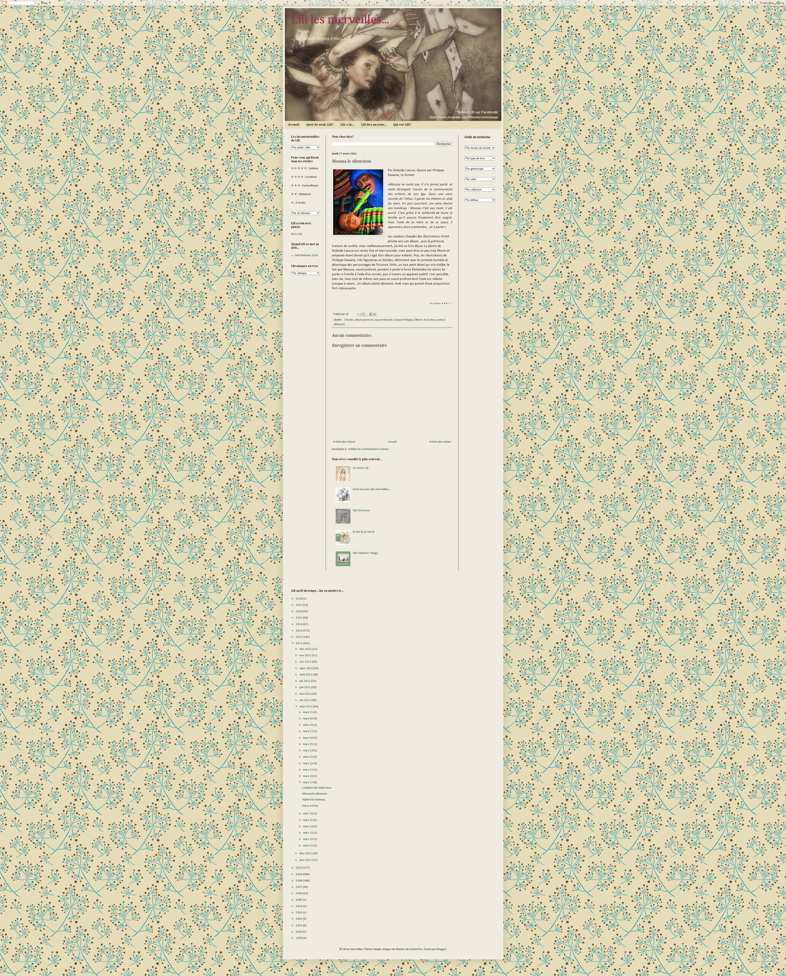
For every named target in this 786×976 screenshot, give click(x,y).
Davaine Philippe (403, 320)
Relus (294, 234)
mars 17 (308, 782)
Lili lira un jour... (373, 124)
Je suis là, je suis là (363, 531)
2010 (299, 867)
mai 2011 (305, 693)
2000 (299, 931)
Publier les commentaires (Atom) (368, 449)
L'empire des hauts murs (317, 787)
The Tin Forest (361, 510)
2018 (299, 598)
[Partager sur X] (367, 314)
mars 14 (308, 826)
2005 (299, 900)
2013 (299, 630)
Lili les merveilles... (340, 20)
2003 (299, 912)
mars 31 (308, 712)
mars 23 (308, 756)
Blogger (441, 949)
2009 (299, 874)
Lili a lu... (347, 124)
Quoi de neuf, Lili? (319, 124)
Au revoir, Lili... (361, 468)
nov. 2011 (305, 655)
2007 (299, 887)
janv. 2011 (305, 860)
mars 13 (308, 832)
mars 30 (308, 718)
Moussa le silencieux (314, 793)
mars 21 (308, 769)
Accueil (293, 124)
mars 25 (308, 744)
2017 (299, 605)
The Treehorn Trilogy (365, 553)
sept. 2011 (306, 668)
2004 (299, 906)
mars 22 (308, 763)
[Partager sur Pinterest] (375, 314)
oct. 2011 (305, 661)
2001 (299, 925)
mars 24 (308, 750)
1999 (299, 938)
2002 (299, 919)
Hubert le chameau (313, 799)
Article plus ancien (440, 441)
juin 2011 (305, 687)
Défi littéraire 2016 (306, 255)
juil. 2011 (305, 681)
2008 (299, 880)
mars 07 (308, 845)
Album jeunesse (364, 320)
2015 (299, 617)
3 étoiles (349, 320)
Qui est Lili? (402, 124)
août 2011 (306, 674)
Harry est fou (310, 805)
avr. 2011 (305, 700)
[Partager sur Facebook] (371, 314)
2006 (299, 893)
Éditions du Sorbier (424, 320)
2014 (299, 624)
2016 (299, 611)
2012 (299, 637)
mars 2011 (306, 706)
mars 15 (308, 820)
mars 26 (308, 737)
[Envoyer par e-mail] (359, 314)
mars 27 (308, 731)
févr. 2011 (306, 853)
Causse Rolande (384, 320)
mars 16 (308, 813)
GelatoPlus (416, 949)
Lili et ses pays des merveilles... (371, 489)
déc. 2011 (305, 649)
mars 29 (308, 725)
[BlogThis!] (363, 314)
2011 (299, 643)
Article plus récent (344, 441)
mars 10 (308, 839)
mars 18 (308, 776)
